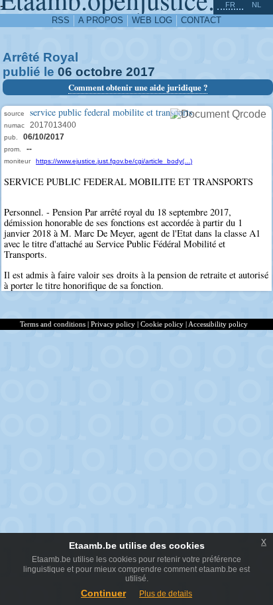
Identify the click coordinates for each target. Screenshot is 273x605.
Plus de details (165, 593)
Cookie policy (162, 324)
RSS (61, 20)
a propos (100, 20)
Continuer (103, 593)
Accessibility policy (218, 324)
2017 (140, 72)
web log (152, 20)
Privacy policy (113, 324)
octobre (99, 72)
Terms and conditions (52, 324)
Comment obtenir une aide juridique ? (137, 87)
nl (256, 5)
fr (230, 5)
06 (65, 72)
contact (201, 20)
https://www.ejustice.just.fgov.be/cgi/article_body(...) (114, 161)
